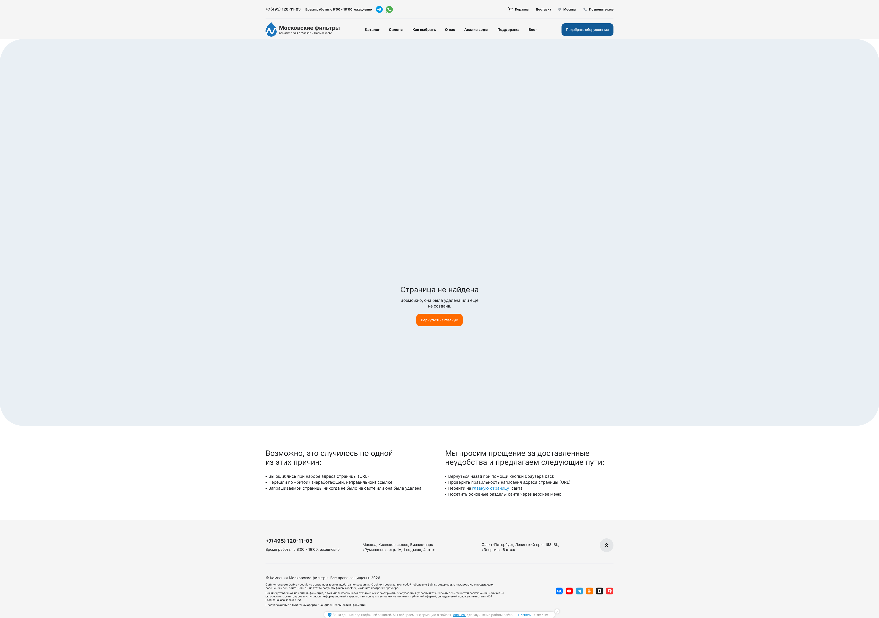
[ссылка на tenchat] (609, 591)
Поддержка (508, 29)
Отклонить (542, 615)
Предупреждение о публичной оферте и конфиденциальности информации (316, 605)
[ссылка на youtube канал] (569, 591)
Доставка (543, 9)
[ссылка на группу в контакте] (559, 591)
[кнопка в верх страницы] (606, 545)
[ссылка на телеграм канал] (379, 9)
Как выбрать (424, 29)
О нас (450, 29)
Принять (524, 615)
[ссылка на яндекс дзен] (599, 591)
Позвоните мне (601, 9)
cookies (459, 615)
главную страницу (491, 488)
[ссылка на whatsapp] (389, 9)
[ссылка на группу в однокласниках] (589, 591)
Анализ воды (476, 29)
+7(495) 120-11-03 (283, 9)
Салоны (396, 29)
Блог (533, 29)
